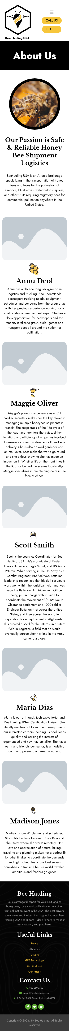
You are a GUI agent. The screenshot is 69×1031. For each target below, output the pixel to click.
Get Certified (34, 966)
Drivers (34, 955)
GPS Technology (34, 960)
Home (34, 943)
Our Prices (34, 971)
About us (34, 949)
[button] (51, 11)
